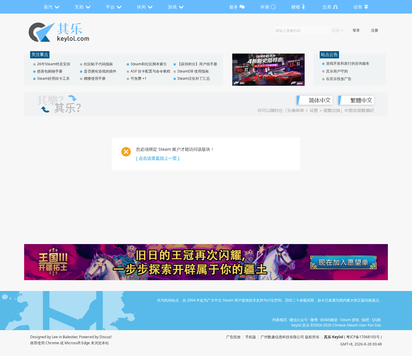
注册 (374, 30)
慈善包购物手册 (49, 71)
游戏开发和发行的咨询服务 (347, 63)
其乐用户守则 (337, 71)
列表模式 (279, 319)
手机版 (250, 336)
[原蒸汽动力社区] (72, 32)
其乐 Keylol (333, 336)
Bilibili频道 (329, 319)
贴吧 (365, 319)
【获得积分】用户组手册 (197, 64)
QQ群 (376, 319)
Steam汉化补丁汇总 (193, 78)
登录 (356, 30)
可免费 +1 (139, 78)
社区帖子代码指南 (98, 64)
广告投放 (233, 336)
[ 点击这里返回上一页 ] (157, 158)
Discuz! (106, 336)
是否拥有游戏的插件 (100, 71)
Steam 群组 (349, 319)
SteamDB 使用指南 (193, 71)
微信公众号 (299, 319)
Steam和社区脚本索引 (149, 64)
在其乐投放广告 (338, 78)
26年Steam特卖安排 (53, 64)
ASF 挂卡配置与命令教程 (150, 71)
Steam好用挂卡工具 (53, 78)
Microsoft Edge (77, 342)
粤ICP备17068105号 (363, 336)
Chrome (52, 342)
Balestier (70, 336)
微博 (314, 319)
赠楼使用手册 (95, 78)
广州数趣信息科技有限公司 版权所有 (290, 336)
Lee (55, 336)
